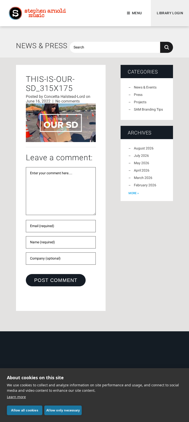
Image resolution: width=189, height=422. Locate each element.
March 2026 (143, 178)
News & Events (145, 87)
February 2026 (145, 185)
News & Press (41, 46)
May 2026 (141, 163)
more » (133, 193)
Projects (140, 102)
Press (138, 95)
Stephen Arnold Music (37, 13)
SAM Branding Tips (148, 109)
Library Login (170, 13)
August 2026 (144, 148)
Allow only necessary (63, 410)
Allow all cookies (24, 410)
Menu (137, 13)
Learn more (16, 396)
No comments (67, 101)
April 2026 (141, 170)
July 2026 (141, 156)
